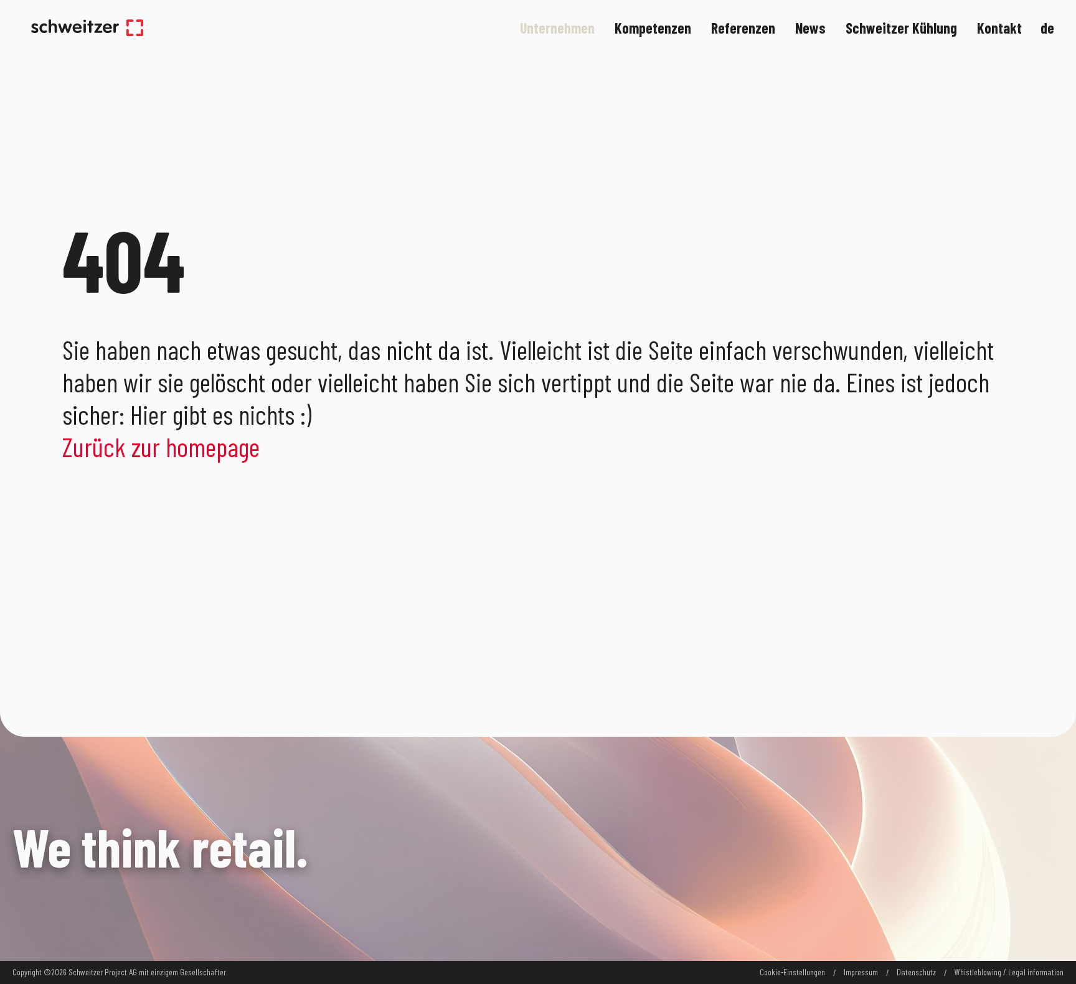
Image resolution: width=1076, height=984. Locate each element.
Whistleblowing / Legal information (1009, 972)
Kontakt (999, 28)
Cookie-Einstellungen (792, 972)
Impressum (861, 972)
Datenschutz (916, 972)
